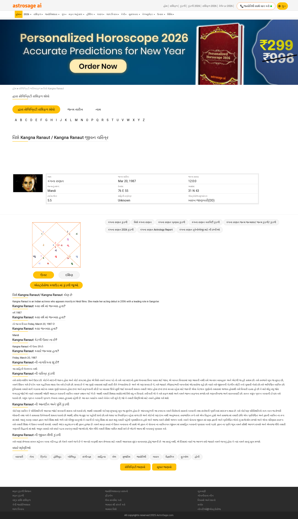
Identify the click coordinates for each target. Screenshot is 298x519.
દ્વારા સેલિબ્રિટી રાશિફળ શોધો (36, 109)
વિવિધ (169, 14)
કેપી (123, 14)
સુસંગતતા (133, 14)
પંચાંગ (100, 14)
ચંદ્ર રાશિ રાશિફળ (21, 500)
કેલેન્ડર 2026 (226, 6)
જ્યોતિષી (141, 456)
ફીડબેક (109, 495)
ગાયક (156, 456)
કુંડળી (183, 6)
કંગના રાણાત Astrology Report (156, 229)
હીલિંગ (89, 14)
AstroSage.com (164, 515)
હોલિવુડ (57, 456)
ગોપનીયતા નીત (206, 495)
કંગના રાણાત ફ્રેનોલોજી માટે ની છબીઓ (199, 229)
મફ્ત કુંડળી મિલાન (21, 491)
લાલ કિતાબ (111, 14)
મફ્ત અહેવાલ (76, 14)
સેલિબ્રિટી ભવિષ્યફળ (30, 88)
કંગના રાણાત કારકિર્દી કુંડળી (206, 222)
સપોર (200, 504)
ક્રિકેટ (43, 456)
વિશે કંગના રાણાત (143, 222)
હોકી (197, 456)
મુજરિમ (126, 456)
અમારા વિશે (111, 509)
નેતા (32, 456)
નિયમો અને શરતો (207, 500)
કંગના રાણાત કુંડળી (117, 222)
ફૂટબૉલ (184, 456)
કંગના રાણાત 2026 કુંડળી (121, 229)
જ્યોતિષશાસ (51, 14)
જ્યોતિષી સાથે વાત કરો (255, 6)
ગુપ (63, 14)
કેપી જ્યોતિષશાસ (21, 504)
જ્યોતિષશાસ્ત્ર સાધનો (116, 491)
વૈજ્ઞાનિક (169, 456)
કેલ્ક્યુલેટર (147, 14)
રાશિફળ (174, 6)
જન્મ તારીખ (75, 109)
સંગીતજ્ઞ (86, 456)
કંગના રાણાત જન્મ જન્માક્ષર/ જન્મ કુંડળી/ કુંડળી (251, 222)
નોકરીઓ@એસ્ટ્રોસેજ (209, 509)
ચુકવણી (202, 491)
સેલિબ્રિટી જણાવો (135, 467)
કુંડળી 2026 (194, 6)
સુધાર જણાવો (164, 467)
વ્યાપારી (19, 456)
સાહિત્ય (102, 456)
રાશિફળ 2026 (209, 6)
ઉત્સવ (160, 14)
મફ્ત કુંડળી (18, 495)
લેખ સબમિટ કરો (113, 500)
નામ (98, 109)
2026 (27, 14)
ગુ (283, 6)
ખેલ (114, 456)
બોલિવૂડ (72, 456)
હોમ (165, 6)
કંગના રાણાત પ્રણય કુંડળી (171, 222)
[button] (22, 52)
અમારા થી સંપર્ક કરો (115, 504)
